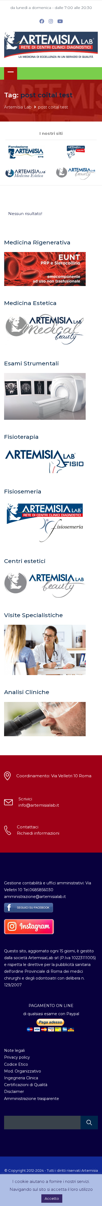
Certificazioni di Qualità (25, 1084)
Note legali (14, 1050)
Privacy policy (17, 1057)
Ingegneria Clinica (21, 1078)
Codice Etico (16, 1064)
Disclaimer (14, 1091)
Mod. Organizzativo (22, 1071)
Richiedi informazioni (38, 833)
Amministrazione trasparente (31, 1098)
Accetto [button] (52, 1198)
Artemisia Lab (18, 107)
